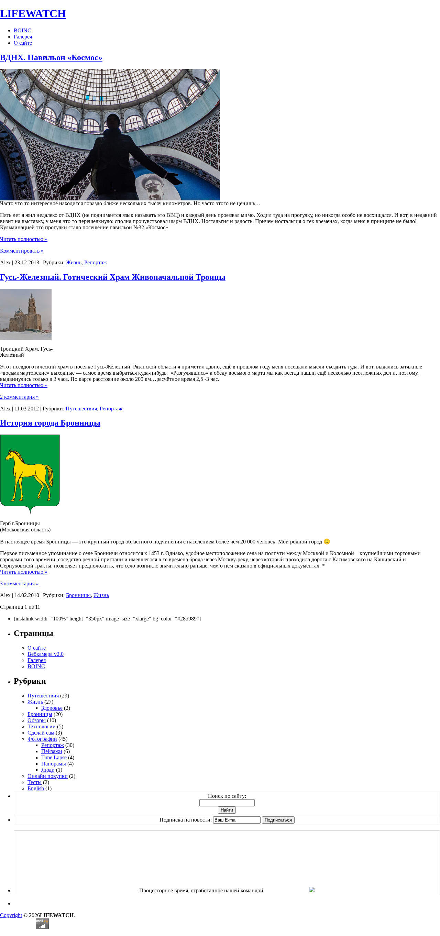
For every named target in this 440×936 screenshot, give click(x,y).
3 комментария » (19, 583)
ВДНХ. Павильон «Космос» (51, 57)
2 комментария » (19, 397)
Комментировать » (22, 251)
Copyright (11, 915)
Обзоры (37, 720)
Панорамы (53, 764)
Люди (48, 770)
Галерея (23, 37)
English (36, 788)
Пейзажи (51, 751)
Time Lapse (54, 757)
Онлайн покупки (48, 776)
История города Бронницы (50, 422)
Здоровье (52, 708)
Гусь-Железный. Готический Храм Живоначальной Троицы (113, 277)
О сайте (23, 43)
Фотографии (42, 739)
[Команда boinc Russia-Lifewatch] (312, 890)
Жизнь (73, 262)
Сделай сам (41, 733)
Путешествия (81, 408)
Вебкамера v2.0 (46, 654)
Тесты (35, 782)
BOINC (22, 30)
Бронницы (78, 595)
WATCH (33, 13)
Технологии (42, 726)
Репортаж (95, 262)
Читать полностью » (23, 239)
